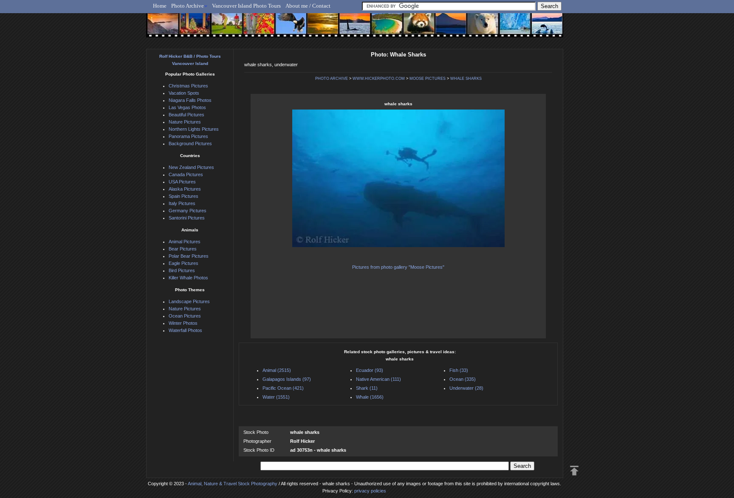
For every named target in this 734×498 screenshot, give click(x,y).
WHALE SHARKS (466, 78)
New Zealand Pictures (191, 167)
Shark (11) (367, 388)
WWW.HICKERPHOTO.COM (379, 78)
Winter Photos (183, 323)
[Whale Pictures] (350, 28)
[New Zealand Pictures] (444, 28)
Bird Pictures (182, 270)
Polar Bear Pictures (189, 256)
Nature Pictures (185, 121)
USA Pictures (182, 181)
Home (160, 6)
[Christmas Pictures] (193, 28)
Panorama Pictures (188, 136)
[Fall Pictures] (256, 28)
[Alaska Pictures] (507, 28)
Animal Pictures (184, 241)
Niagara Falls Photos (190, 100)
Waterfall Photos (185, 330)
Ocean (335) (462, 379)
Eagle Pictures (183, 263)
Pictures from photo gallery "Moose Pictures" (398, 267)
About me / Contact (307, 6)
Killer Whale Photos (188, 277)
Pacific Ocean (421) (283, 388)
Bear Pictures (183, 248)
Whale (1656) (370, 397)
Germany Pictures (187, 210)
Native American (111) (378, 379)
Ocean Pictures (185, 315)
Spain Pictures (183, 196)
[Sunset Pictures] (161, 28)
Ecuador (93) (369, 370)
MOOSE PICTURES (427, 78)
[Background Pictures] (319, 28)
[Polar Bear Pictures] (476, 28)
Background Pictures (190, 143)
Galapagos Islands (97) (287, 379)
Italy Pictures (182, 203)
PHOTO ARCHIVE (331, 78)
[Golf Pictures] (224, 28)
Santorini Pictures (187, 217)
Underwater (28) (466, 388)
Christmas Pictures (188, 85)
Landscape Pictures (189, 301)
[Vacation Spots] (382, 28)
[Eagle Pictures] (287, 28)
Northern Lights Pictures (194, 129)
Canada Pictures (186, 174)
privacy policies (370, 490)
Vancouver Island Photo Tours (246, 6)
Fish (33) (458, 370)
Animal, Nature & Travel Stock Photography (232, 483)
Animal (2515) (277, 370)
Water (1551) (276, 397)
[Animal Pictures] (413, 28)
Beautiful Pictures (186, 114)
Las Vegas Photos (187, 107)
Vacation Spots (184, 93)
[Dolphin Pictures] (539, 28)
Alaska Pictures (185, 188)
